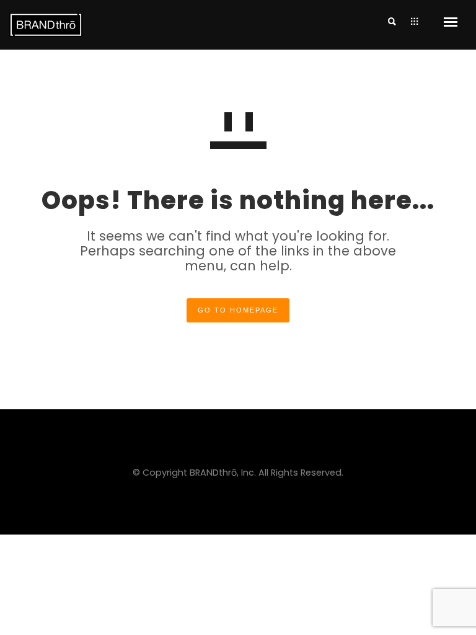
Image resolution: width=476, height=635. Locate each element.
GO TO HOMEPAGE (238, 310)
